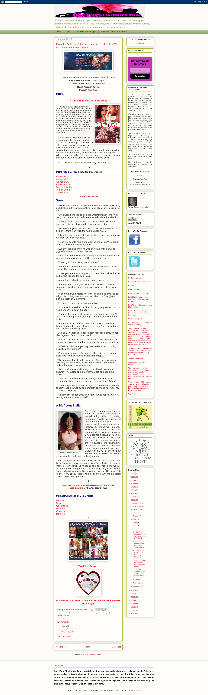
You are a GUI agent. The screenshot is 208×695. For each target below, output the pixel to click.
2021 (133, 490)
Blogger (138, 690)
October (136, 509)
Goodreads (62, 506)
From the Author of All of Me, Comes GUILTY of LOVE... (139, 563)
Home (59, 32)
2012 (133, 607)
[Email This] (96, 609)
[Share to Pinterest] (105, 609)
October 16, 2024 (68, 632)
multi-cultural (101, 613)
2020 (133, 493)
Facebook (61, 508)
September (137, 513)
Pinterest (60, 514)
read (68, 615)
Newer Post (61, 647)
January (136, 586)
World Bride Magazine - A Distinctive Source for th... (139, 544)
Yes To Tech (132, 394)
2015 (133, 597)
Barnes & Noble (64, 187)
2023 (133, 483)
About (68, 32)
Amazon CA (62, 182)
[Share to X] (101, 609)
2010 (133, 613)
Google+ (60, 511)
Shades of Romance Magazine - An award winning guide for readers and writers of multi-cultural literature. (140, 351)
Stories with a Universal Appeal (85, 32)
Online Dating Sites (135, 319)
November (137, 506)
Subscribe (140, 76)
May (135, 526)
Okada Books (63, 189)
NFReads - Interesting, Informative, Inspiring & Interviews (137, 313)
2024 (133, 480)
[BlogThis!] (99, 609)
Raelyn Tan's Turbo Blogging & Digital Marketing (140, 324)
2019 (133, 497)
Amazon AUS (63, 184)
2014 (133, 600)
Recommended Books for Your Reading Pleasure (139, 554)
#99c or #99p (91, 90)
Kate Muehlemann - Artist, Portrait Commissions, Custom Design (139, 299)
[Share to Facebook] (103, 609)
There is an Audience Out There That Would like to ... (139, 573)
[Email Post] (92, 610)
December (137, 503)
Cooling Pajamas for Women (139, 282)
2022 (133, 487)
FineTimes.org (133, 289)
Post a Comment (65, 636)
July (134, 519)
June (135, 523)
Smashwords (63, 192)
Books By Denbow (135, 278)
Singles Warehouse (135, 358)
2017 (133, 590)
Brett (63, 626)
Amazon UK (62, 179)
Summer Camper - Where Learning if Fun (138, 363)
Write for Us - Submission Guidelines (114, 32)
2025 (133, 477)
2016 (133, 594)
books (64, 613)
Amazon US (62, 176)
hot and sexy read (90, 613)
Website (60, 500)
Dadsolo (131, 286)
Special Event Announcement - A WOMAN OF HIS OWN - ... (139, 535)
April (135, 529)
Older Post (116, 647)
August (136, 516)
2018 (133, 500)
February (136, 583)
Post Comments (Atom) (93, 655)
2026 (133, 474)
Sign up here (76, 488)
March (135, 580)
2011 (133, 610)
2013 (133, 603)
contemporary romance (75, 613)
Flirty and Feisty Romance (138, 293)
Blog (58, 503)
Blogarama (140, 43)
